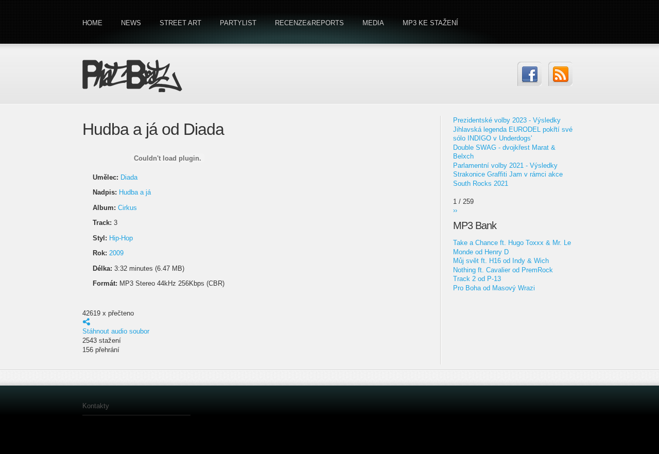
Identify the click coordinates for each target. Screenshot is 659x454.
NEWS (131, 23)
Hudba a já (135, 192)
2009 (116, 253)
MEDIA (373, 23)
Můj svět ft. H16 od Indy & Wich (501, 261)
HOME (92, 23)
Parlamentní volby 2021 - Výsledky (505, 165)
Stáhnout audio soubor (115, 331)
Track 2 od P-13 (477, 279)
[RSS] (560, 74)
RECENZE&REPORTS (309, 23)
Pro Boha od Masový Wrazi (494, 288)
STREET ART (180, 23)
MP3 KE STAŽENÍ (430, 23)
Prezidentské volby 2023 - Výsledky (507, 120)
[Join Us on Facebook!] (529, 74)
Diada (128, 177)
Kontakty (95, 406)
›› (455, 210)
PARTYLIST (238, 23)
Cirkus (127, 208)
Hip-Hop (121, 238)
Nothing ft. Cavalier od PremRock (503, 270)
